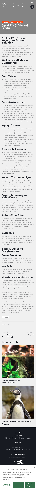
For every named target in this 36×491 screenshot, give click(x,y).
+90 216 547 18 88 (18, 455)
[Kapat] (34, 467)
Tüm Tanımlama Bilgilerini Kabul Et (30, 485)
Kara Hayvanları (16, 22)
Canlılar (6, 22)
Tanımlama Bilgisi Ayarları (7, 485)
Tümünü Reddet (18, 485)
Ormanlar (5, 317)
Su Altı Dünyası (26, 421)
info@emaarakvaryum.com (18, 457)
